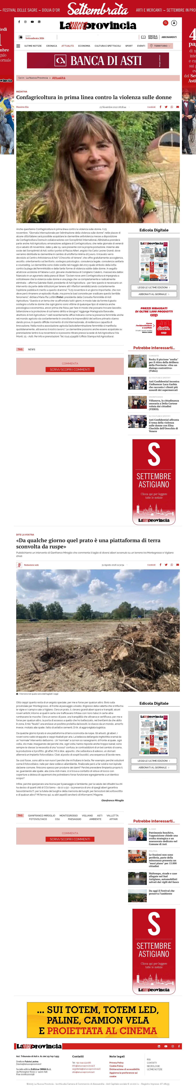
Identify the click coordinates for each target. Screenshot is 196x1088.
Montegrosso (69, 815)
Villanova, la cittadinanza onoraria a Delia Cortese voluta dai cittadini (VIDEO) (164, 405)
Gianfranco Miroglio (41, 815)
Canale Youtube (34, 21)
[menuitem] (33, 46)
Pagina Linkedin (41, 21)
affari (113, 819)
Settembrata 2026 (35, 38)
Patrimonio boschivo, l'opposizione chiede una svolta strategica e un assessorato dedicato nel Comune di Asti (163, 838)
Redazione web (31, 565)
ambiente (95, 819)
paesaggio (74, 819)
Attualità (58, 78)
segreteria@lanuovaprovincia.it (86, 1069)
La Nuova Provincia (37, 77)
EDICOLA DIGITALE (152, 37)
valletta (113, 815)
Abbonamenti (169, 37)
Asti (99, 815)
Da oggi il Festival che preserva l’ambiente (161, 892)
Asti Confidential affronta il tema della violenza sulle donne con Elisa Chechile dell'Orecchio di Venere (164, 425)
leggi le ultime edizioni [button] (153, 287)
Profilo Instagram (27, 21)
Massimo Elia (22, 107)
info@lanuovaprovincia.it (83, 1066)
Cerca (165, 22)
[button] (174, 23)
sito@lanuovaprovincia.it (83, 1072)
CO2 (57, 819)
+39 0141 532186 (83, 1063)
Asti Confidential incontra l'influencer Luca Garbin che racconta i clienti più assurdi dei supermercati (164, 386)
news (31, 349)
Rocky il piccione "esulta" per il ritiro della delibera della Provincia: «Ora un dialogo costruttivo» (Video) (163, 365)
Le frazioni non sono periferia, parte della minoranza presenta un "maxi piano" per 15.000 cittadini (163, 860)
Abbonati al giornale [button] (153, 294)
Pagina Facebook (21, 21)
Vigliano (87, 815)
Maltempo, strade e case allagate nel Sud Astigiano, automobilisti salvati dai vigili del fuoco (164, 878)
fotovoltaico (38, 819)
